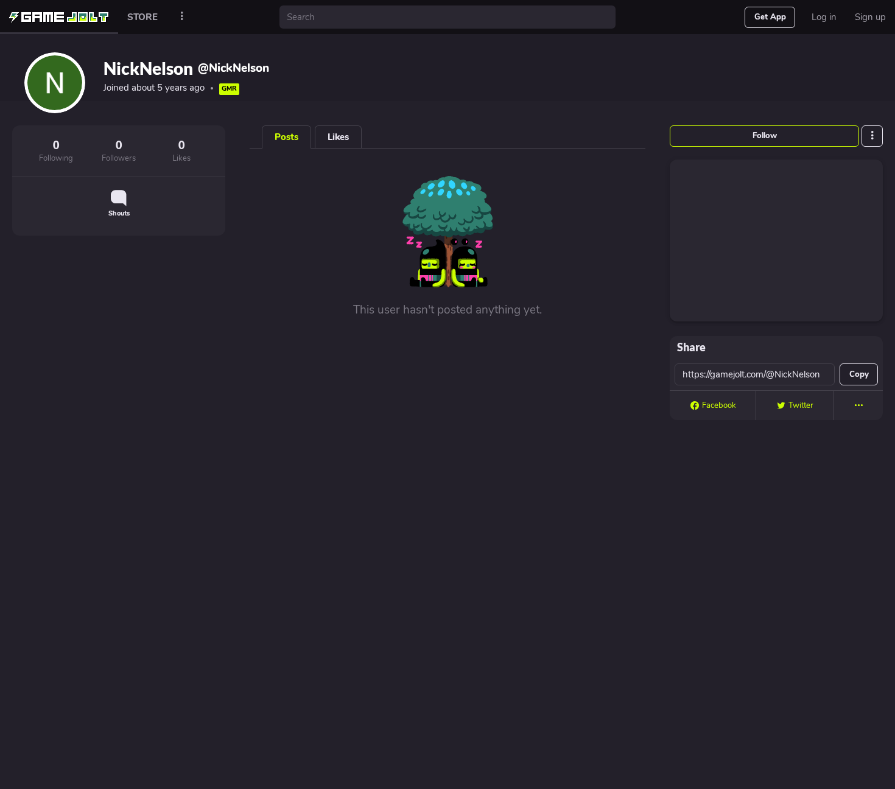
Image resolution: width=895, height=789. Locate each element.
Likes (338, 137)
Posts (286, 137)
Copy (859, 374)
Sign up (870, 17)
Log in (824, 17)
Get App (770, 17)
